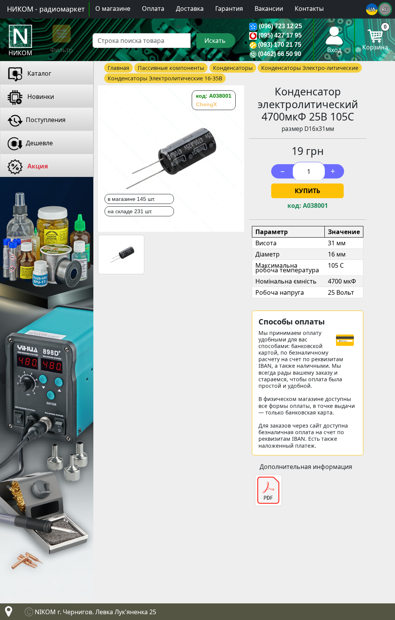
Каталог (38, 73)
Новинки (40, 96)
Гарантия (229, 8)
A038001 (315, 205)
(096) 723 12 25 (280, 26)
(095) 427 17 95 (280, 35)
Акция (37, 166)
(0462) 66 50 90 (279, 54)
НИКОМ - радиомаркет (46, 9)
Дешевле (39, 143)
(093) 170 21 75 (279, 44)
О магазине (112, 8)
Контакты (309, 8)
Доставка (190, 8)
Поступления (46, 120)
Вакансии (269, 8)
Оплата (153, 8)
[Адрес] (7, 613)
